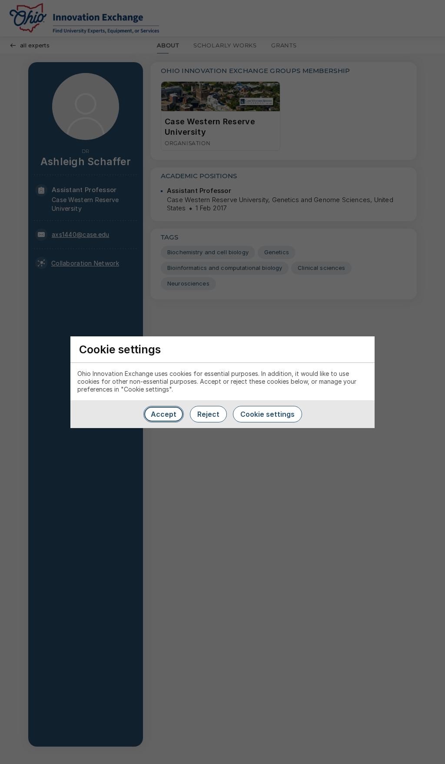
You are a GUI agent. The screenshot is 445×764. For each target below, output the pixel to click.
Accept (163, 414)
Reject (208, 414)
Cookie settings (267, 414)
